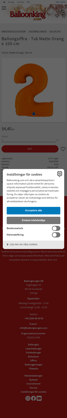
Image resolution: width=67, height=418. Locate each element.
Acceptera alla (33, 210)
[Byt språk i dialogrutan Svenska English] (59, 174)
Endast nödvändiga (33, 220)
